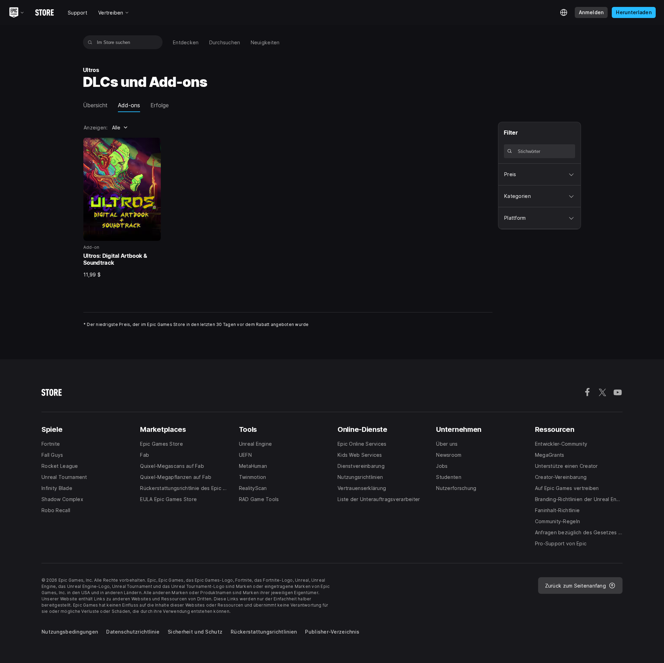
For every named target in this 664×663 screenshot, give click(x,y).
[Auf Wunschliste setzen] (153, 145)
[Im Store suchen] (90, 42)
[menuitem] (185, 42)
